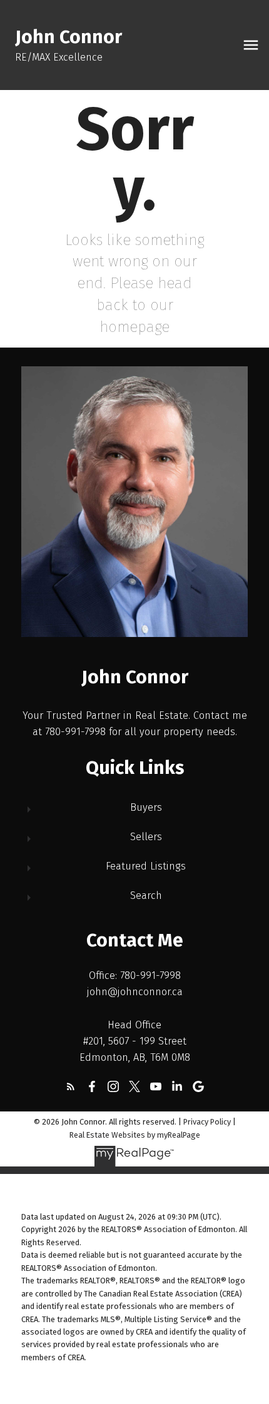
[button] (70, 1086)
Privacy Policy (207, 1121)
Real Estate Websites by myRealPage (134, 1135)
